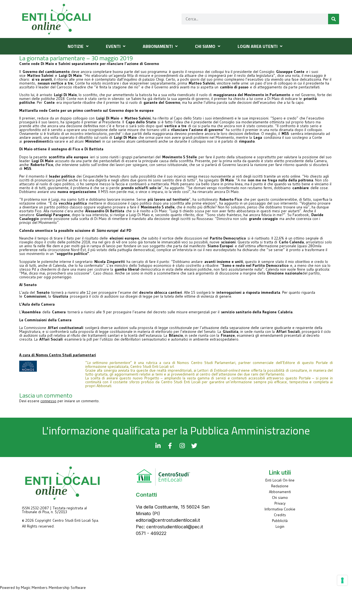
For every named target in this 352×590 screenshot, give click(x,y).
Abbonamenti (280, 491)
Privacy (279, 503)
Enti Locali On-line (280, 480)
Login (280, 526)
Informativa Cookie (280, 509)
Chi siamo (280, 497)
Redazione (279, 485)
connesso (48, 400)
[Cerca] (333, 19)
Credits (280, 514)
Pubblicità (280, 520)
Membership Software (67, 587)
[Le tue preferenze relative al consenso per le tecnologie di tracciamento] (342, 580)
